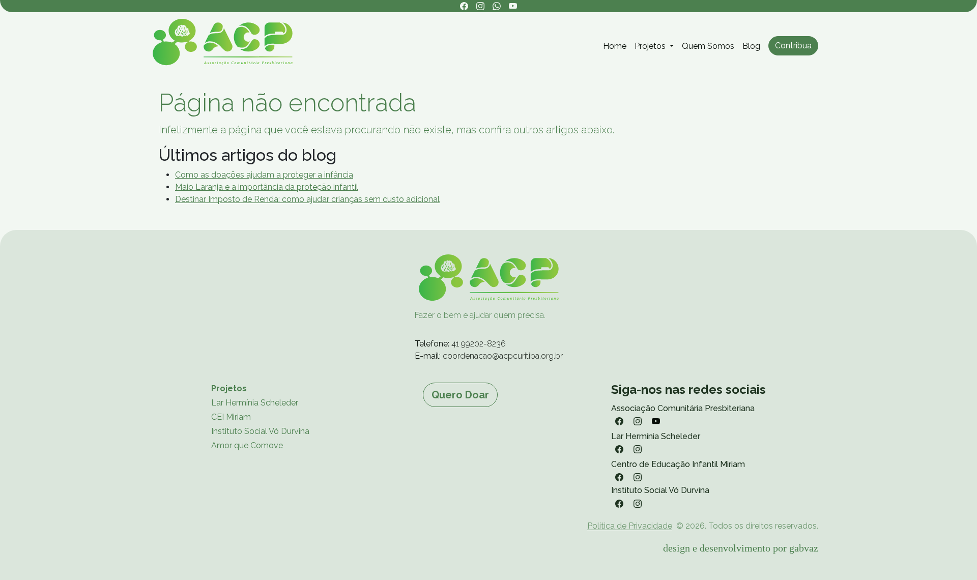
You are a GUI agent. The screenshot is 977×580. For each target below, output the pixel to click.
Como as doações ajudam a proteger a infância (264, 175)
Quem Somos (708, 46)
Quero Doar (460, 395)
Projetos (229, 388)
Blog (751, 46)
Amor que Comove (247, 445)
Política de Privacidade (629, 526)
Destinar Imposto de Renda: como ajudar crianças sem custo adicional (307, 199)
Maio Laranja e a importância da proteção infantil (266, 187)
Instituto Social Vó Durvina (260, 431)
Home (614, 46)
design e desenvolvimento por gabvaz (740, 548)
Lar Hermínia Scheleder (254, 403)
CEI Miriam (231, 417)
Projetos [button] (651, 46)
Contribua (793, 45)
